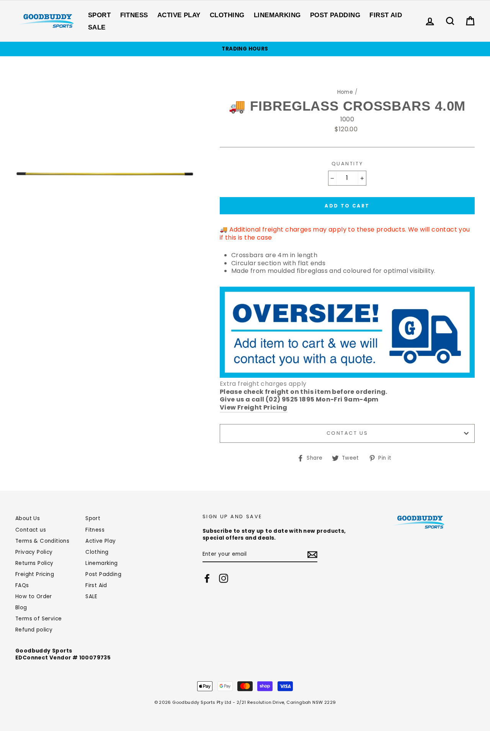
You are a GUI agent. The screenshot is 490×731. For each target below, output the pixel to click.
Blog (21, 607)
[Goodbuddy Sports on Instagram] (223, 578)
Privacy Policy (34, 552)
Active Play (179, 15)
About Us (27, 518)
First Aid (385, 15)
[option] (245, 49)
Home (345, 92)
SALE (97, 27)
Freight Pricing (34, 574)
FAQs (22, 585)
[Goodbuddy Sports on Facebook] (207, 578)
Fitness (134, 15)
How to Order (33, 596)
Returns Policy (34, 563)
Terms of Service (38, 618)
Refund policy (33, 629)
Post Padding (335, 15)
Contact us (347, 433)
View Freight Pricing (253, 408)
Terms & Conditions (42, 541)
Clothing (227, 15)
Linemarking (277, 15)
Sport (99, 15)
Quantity (347, 164)
